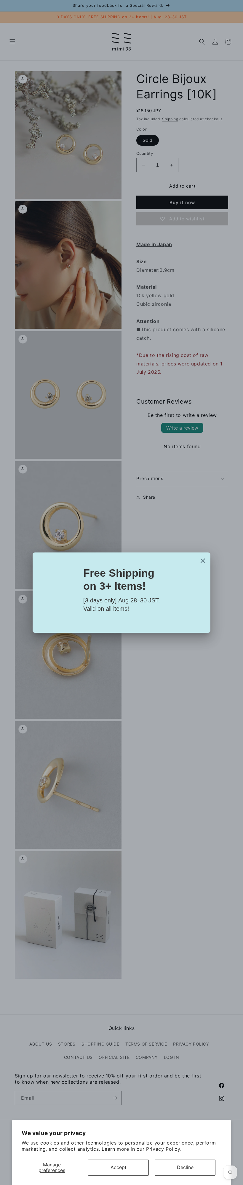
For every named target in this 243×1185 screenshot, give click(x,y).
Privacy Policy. (163, 1149)
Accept (119, 1167)
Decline (185, 1167)
